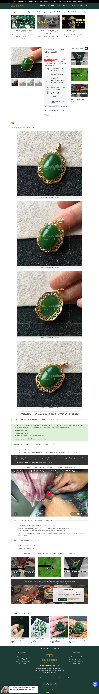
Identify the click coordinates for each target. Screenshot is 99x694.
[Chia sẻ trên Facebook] (45, 115)
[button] (87, 5)
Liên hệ (82, 5)
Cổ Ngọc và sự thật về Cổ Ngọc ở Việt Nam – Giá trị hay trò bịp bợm (73, 31)
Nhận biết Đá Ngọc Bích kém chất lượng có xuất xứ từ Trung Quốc (23, 31)
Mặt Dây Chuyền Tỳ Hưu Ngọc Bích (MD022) (19, 640)
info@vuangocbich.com (58, 677)
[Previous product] (86, 12)
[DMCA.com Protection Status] (49, 692)
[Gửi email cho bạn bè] (48, 115)
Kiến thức (42, 5)
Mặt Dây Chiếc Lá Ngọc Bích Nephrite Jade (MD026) (37, 640)
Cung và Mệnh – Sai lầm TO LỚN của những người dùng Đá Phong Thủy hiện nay (48, 31)
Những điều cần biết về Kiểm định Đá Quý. (58, 77)
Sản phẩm (51, 5)
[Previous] (11, 29)
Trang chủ (14, 12)
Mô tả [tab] (12, 123)
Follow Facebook (67, 677)
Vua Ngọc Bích (43, 689)
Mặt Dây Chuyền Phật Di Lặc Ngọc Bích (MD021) (77, 640)
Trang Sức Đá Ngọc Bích (27, 12)
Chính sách (55, 686)
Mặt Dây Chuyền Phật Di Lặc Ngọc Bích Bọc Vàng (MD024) (58, 640)
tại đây (57, 102)
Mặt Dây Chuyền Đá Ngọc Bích (46, 12)
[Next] (86, 29)
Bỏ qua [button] (85, 1)
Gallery (59, 5)
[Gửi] (86, 48)
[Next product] (83, 12)
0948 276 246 (58, 93)
